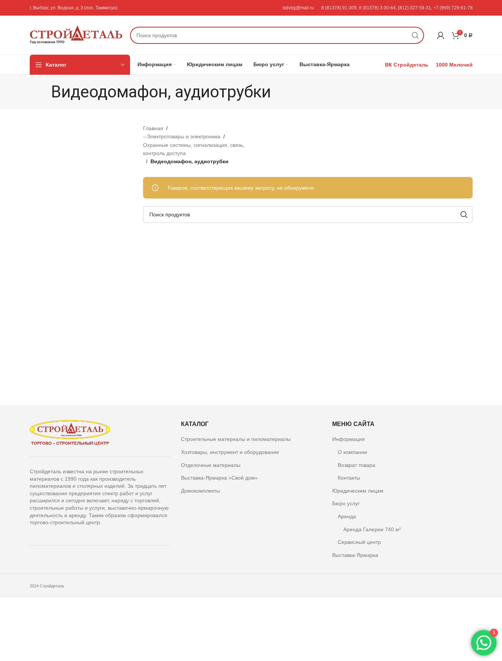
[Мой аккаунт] (440, 35)
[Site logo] (76, 35)
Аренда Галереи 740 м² (372, 529)
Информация (348, 439)
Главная (153, 128)
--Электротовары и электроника (181, 136)
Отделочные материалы (210, 465)
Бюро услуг (346, 503)
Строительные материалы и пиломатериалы (236, 439)
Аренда (347, 516)
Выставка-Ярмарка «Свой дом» (219, 478)
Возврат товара (356, 465)
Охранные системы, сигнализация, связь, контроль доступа (193, 149)
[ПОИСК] (415, 35)
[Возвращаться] (41, 91)
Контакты (349, 478)
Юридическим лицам (357, 491)
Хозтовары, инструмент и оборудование (230, 452)
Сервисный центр (359, 542)
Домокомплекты (200, 491)
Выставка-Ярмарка (355, 555)
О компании (352, 452)
